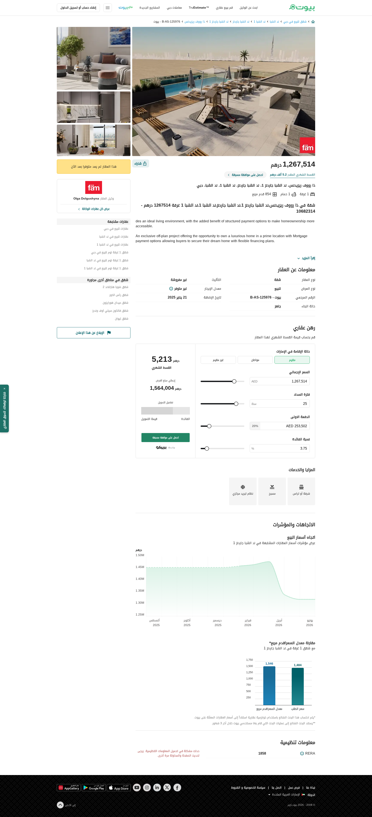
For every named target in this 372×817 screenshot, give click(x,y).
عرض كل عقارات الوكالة (96, 208)
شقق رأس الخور (118, 295)
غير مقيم (218, 360)
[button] (4, 408)
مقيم (292, 360)
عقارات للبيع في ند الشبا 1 (112, 245)
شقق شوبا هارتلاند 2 (115, 287)
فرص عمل (294, 788)
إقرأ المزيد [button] (308, 258)
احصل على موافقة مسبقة (165, 437)
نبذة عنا (310, 788)
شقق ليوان (121, 319)
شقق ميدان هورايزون (115, 303)
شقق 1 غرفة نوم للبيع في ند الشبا (107, 261)
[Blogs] (125, 7)
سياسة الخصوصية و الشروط (248, 788)
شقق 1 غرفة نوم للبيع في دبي (109, 253)
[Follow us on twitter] (167, 787)
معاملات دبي (174, 8)
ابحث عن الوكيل (249, 8)
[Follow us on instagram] (147, 787)
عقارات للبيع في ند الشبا (113, 237)
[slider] (234, 381)
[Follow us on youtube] (137, 787)
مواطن (255, 360)
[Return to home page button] (301, 7)
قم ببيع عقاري (224, 8)
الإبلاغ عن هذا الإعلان (90, 333)
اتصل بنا (277, 788)
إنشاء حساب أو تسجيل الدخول (78, 8)
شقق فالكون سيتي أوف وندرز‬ (110, 311)
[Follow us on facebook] (177, 787)
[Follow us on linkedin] (157, 787)
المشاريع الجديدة (150, 8)
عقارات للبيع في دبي (116, 229)
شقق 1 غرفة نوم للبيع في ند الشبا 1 (106, 269)
